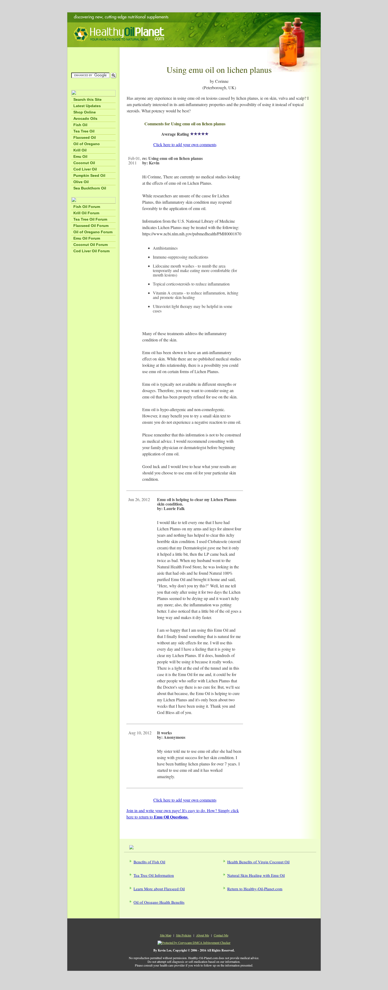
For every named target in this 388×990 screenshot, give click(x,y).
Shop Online (84, 112)
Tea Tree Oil (83, 131)
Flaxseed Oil (84, 137)
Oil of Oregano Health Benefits (159, 902)
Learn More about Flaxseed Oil (159, 888)
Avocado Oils (85, 118)
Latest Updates (87, 106)
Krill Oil (80, 150)
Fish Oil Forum (86, 206)
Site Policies (183, 935)
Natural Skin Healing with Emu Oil (256, 875)
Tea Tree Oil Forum (90, 219)
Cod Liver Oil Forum (91, 251)
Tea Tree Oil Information (154, 875)
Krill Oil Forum (86, 213)
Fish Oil (80, 125)
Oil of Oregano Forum (92, 232)
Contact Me (221, 935)
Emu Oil (80, 156)
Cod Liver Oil (85, 169)
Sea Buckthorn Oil (89, 188)
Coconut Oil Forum (90, 244)
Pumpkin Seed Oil (89, 175)
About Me (202, 935)
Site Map (165, 935)
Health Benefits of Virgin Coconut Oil (258, 861)
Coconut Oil (84, 163)
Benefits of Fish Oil (149, 861)
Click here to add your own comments (184, 144)
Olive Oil (81, 182)
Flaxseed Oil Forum (90, 225)
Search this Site (87, 99)
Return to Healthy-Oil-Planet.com (254, 888)
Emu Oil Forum (86, 238)
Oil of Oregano (86, 144)
